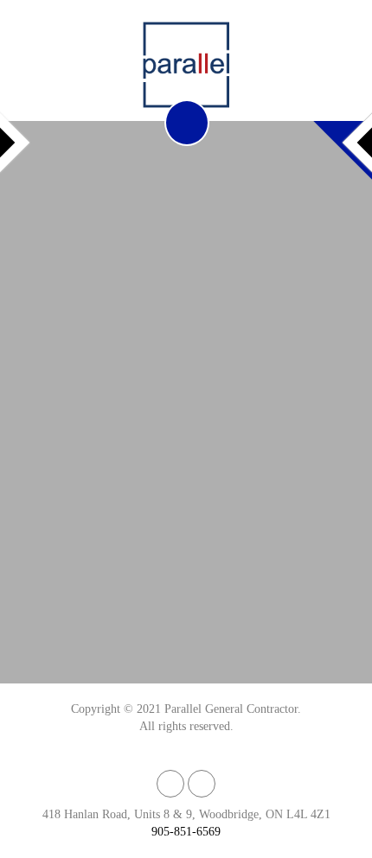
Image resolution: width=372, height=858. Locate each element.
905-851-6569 (186, 831)
